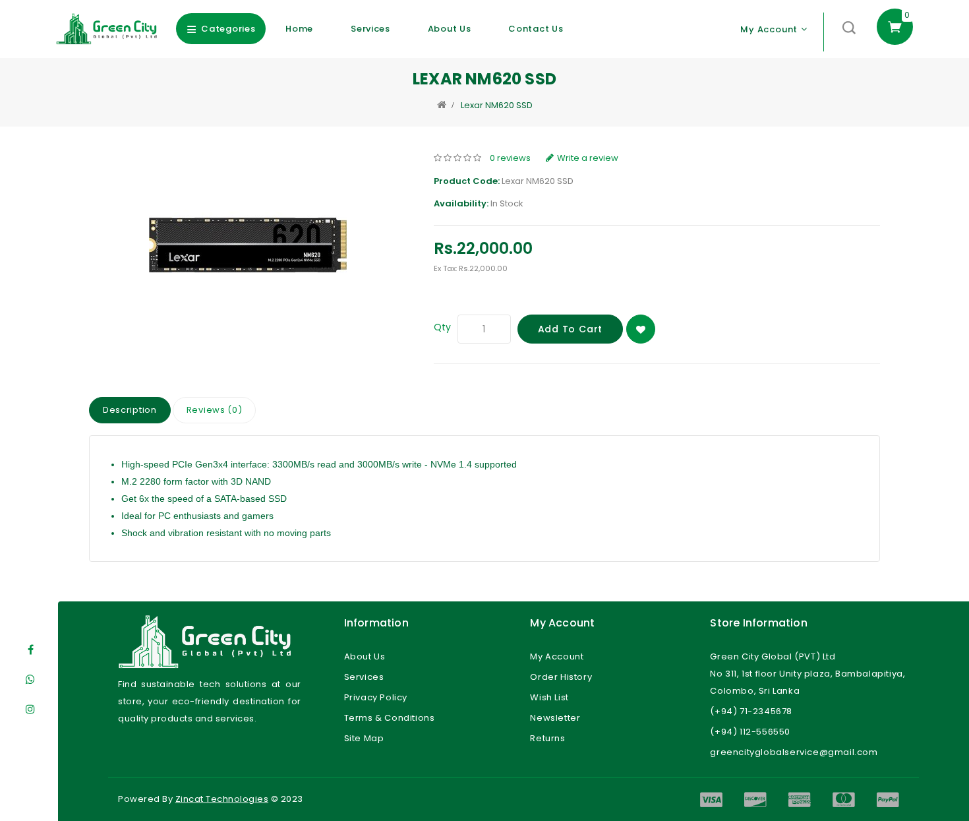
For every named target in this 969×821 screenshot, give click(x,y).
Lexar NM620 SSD (497, 105)
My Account (556, 656)
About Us (449, 28)
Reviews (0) (215, 410)
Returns (547, 738)
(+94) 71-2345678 (751, 711)
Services (370, 28)
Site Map (364, 738)
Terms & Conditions (389, 718)
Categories (228, 28)
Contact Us (535, 28)
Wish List (549, 697)
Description (130, 410)
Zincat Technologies (222, 799)
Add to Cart (570, 329)
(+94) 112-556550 (750, 731)
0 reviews (510, 158)
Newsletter (555, 718)
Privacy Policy (375, 697)
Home (299, 28)
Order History (561, 677)
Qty (442, 327)
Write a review (587, 158)
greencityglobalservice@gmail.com (793, 752)
